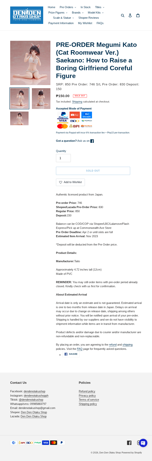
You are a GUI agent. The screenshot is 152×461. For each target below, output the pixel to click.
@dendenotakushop (31, 399)
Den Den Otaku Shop (34, 412)
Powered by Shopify (132, 452)
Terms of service (89, 399)
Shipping (77, 101)
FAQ (79, 348)
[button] (143, 443)
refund (113, 344)
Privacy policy (87, 395)
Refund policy (87, 391)
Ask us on (73, 140)
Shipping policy (88, 403)
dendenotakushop (34, 391)
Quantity (61, 150)
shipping (128, 344)
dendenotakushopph (36, 395)
